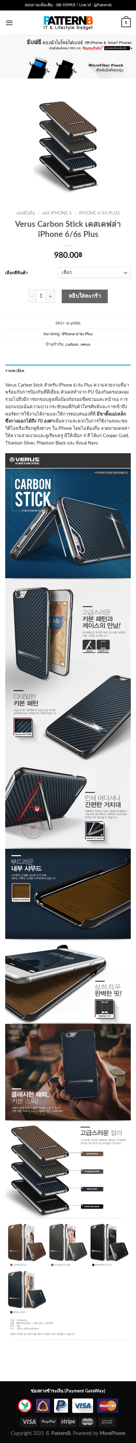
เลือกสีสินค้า (16, 273)
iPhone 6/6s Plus (99, 213)
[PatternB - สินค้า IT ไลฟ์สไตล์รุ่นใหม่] (68, 22)
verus (85, 344)
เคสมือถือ (25, 213)
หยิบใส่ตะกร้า (85, 296)
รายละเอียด (14, 371)
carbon (72, 344)
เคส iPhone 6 (57, 213)
